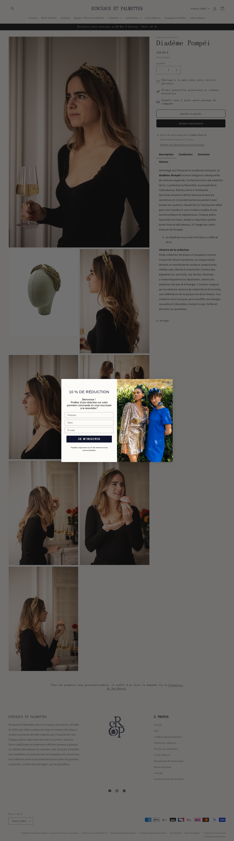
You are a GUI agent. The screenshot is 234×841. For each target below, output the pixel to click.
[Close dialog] (169, 383)
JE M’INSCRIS (89, 439)
